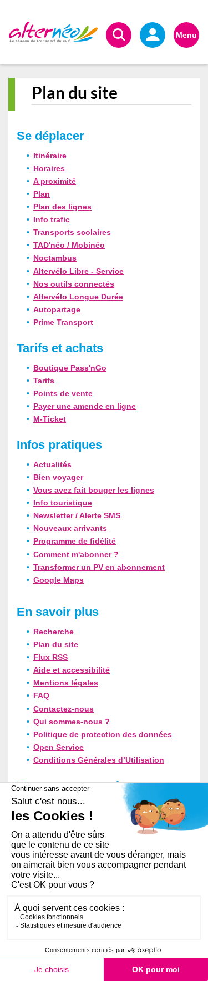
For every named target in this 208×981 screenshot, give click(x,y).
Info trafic (51, 219)
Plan (41, 193)
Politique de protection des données (102, 734)
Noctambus (55, 257)
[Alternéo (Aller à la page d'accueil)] (53, 32)
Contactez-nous (63, 708)
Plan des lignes (62, 206)
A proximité (54, 181)
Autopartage (56, 309)
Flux (50, 657)
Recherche (53, 631)
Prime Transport (63, 322)
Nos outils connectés (73, 283)
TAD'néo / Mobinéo (69, 245)
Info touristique (62, 502)
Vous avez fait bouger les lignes (93, 490)
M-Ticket (49, 418)
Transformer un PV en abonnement (99, 567)
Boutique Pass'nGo (69, 367)
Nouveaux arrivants (70, 528)
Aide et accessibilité (71, 669)
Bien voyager (58, 477)
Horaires (49, 168)
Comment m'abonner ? (76, 554)
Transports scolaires (72, 232)
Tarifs (43, 380)
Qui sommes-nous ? (71, 721)
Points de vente (63, 393)
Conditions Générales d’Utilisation (98, 759)
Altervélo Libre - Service (78, 271)
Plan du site (55, 644)
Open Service (58, 747)
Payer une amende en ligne (84, 406)
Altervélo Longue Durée (78, 296)
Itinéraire (50, 155)
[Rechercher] (118, 35)
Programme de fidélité (74, 541)
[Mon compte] (152, 35)
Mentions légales (65, 682)
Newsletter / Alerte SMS (76, 515)
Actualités (52, 464)
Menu (186, 35)
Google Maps (58, 579)
